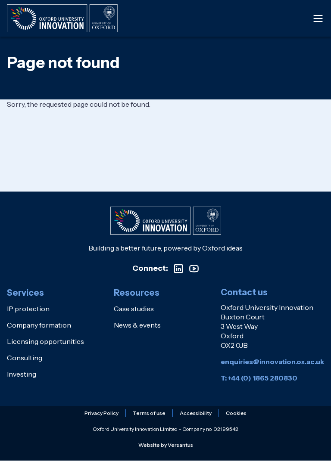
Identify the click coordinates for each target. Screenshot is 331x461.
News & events (137, 325)
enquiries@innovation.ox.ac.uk (272, 361)
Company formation (39, 325)
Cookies (236, 413)
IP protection (28, 308)
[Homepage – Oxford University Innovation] (62, 18)
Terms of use (149, 413)
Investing (21, 374)
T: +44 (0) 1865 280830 (259, 378)
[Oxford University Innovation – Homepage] (165, 221)
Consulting (24, 357)
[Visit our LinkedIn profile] (178, 268)
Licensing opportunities (45, 341)
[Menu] (318, 18)
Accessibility (196, 413)
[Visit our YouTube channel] (194, 268)
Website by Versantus (165, 445)
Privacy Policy (101, 413)
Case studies (134, 308)
